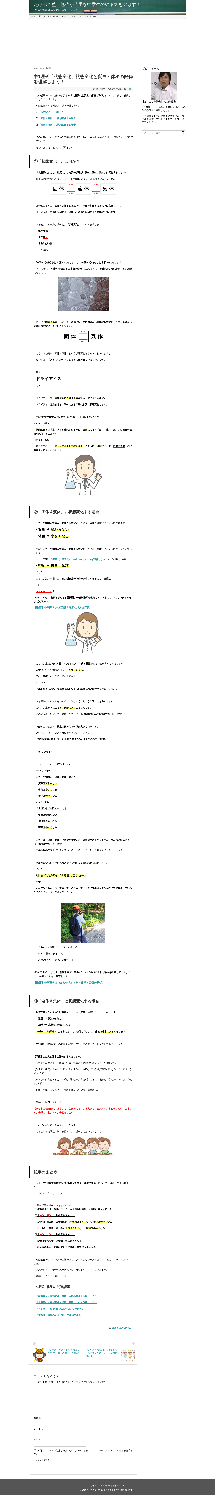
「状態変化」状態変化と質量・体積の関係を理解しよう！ (66, 1296)
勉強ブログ (53, 16)
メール (39, 1429)
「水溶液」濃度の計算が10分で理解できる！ (59, 1315)
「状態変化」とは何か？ (51, 112)
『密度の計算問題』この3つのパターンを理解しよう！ (79, 559)
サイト (37, 1439)
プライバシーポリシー (71, 16)
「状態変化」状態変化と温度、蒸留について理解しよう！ (66, 1302)
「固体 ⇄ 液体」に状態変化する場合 (57, 118)
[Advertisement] (107, 41)
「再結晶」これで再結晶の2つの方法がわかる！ (61, 1309)
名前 (37, 1418)
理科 (129, 89)
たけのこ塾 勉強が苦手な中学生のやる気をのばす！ (89, 4)
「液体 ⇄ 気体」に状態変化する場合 (57, 124)
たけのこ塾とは (38, 16)
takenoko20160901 (121, 1328)
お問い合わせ (91, 16)
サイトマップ (118, 1486)
